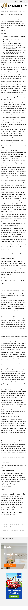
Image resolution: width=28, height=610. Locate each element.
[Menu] (26, 5)
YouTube (24, 1)
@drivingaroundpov (8, 538)
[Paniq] (11, 8)
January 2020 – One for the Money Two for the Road (15, 525)
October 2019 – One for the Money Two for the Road (13, 531)
